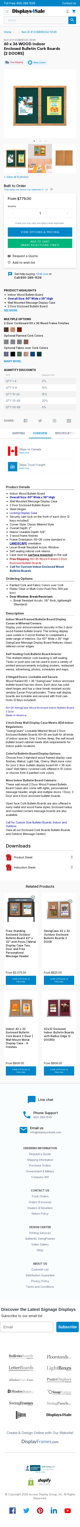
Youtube (67, 1510)
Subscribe (67, 1327)
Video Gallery (40, 1244)
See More (10, 310)
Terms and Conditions (40, 1286)
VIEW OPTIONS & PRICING (21, 980)
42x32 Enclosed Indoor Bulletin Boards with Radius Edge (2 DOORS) (59, 1034)
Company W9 (40, 1177)
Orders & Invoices (40, 1202)
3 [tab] (46, 141)
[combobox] (40, 20)
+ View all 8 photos (16, 177)
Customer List (40, 1269)
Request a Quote (40, 1154)
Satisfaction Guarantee (40, 1275)
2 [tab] (40, 141)
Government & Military (40, 1171)
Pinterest (40, 1510)
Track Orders (40, 1196)
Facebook (12, 1510)
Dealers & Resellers (40, 1208)
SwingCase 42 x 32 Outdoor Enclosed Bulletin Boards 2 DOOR (57, 936)
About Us (40, 1263)
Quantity (12, 206)
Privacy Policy (40, 1281)
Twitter (26, 1510)
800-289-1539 (26, 3)
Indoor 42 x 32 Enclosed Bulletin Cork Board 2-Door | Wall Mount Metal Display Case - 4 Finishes (19, 1038)
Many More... (13, 361)
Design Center (40, 1227)
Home (7, 32)
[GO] (72, 20)
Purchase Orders (40, 1165)
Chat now (42, 274)
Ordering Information (40, 1148)
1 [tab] (34, 141)
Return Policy (40, 1213)
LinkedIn (54, 1510)
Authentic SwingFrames (40, 1238)
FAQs (40, 1250)
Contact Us (69, 3)
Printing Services (40, 1233)
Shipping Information (40, 1159)
